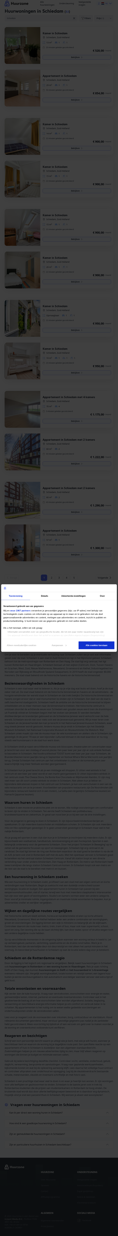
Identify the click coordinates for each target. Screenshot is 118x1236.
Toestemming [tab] (15, 596)
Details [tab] (44, 596)
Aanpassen (57, 645)
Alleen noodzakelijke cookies (21, 645)
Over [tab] (102, 596)
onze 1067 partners (20, 610)
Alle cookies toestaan (96, 645)
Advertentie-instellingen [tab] (73, 596)
